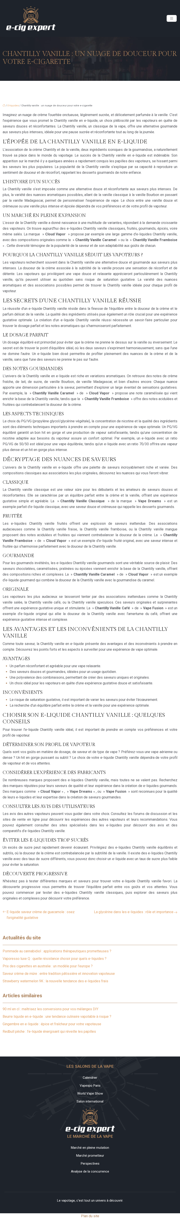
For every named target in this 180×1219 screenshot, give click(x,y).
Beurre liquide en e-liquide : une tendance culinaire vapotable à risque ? (57, 1016)
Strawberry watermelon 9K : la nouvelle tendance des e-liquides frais (55, 981)
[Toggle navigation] (172, 18)
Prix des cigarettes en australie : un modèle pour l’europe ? (48, 966)
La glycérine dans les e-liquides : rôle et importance (133, 912)
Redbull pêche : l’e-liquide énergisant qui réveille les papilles (49, 1031)
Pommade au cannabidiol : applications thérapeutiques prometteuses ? (57, 951)
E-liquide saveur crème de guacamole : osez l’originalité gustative (41, 915)
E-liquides (13, 105)
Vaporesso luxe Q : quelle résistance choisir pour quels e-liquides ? (54, 959)
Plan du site (90, 1216)
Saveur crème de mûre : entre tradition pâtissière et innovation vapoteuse (59, 974)
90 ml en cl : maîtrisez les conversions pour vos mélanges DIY (50, 1009)
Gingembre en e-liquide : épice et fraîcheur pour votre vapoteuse (52, 1024)
